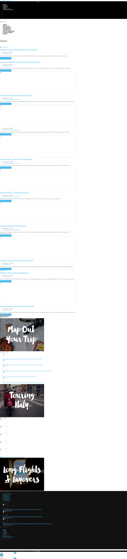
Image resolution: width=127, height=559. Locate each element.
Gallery (5, 530)
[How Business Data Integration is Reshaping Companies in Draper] (3, 448)
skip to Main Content (5, 0)
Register (5, 533)
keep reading (5, 58)
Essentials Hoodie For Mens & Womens (13, 226)
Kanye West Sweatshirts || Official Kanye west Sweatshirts (20, 62)
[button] (38, 1)
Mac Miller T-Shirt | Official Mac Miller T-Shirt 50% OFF (18, 50)
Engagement (6, 496)
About (4, 529)
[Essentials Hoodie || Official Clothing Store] (38, 190)
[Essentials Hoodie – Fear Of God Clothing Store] (38, 156)
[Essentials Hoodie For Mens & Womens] (38, 223)
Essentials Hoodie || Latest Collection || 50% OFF (16, 260)
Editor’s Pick (6, 495)
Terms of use (6, 535)
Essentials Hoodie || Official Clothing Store (14, 192)
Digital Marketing (7, 99)
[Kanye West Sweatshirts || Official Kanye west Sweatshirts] (5, 59)
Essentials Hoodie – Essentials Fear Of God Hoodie (17, 306)
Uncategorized (6, 500)
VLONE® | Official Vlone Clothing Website (14, 273)
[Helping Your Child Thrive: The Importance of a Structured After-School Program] (3, 455)
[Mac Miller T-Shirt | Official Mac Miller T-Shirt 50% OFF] (4, 47)
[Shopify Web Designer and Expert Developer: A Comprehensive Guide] (12, 457)
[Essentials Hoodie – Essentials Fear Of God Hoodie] (38, 303)
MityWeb (37, 551)
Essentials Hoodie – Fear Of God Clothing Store (16, 159)
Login (4, 534)
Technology (6, 499)
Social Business (7, 53)
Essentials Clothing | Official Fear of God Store (16, 95)
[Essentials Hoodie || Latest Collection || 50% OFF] (38, 257)
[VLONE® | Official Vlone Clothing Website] (2, 270)
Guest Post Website (8, 537)
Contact (5, 532)
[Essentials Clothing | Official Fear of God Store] (38, 92)
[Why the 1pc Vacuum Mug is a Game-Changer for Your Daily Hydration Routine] (3, 433)
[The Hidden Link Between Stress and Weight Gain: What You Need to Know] (3, 425)
